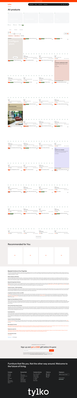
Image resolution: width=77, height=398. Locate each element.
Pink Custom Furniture (49, 325)
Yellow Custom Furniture (64, 325)
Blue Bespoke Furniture (42, 325)
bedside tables (50, 284)
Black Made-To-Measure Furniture (23, 325)
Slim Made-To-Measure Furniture (27, 331)
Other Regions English (64, 374)
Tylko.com (9, 337)
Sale (11, 334)
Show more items (38, 236)
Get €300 (51, 350)
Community (40, 4)
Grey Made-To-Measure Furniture (33, 325)
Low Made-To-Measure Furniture (20, 330)
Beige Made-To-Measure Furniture (20, 326)
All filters (66, 33)
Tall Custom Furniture (18, 331)
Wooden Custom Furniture (57, 325)
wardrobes (64, 284)
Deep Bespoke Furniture (11, 331)
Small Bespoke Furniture (43, 331)
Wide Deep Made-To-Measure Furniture (61, 330)
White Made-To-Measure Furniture (13, 325)
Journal (9, 334)
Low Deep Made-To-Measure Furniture (30, 330)
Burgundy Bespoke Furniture (29, 326)
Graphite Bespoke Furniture (38, 326)
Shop (36, 4)
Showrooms (45, 4)
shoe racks (60, 284)
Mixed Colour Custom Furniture (47, 326)
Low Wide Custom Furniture (41, 330)
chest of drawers (55, 284)
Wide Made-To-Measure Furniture (50, 330)
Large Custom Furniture (11, 330)
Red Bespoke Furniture (11, 326)
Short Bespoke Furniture (35, 331)
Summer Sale (31, 4)
